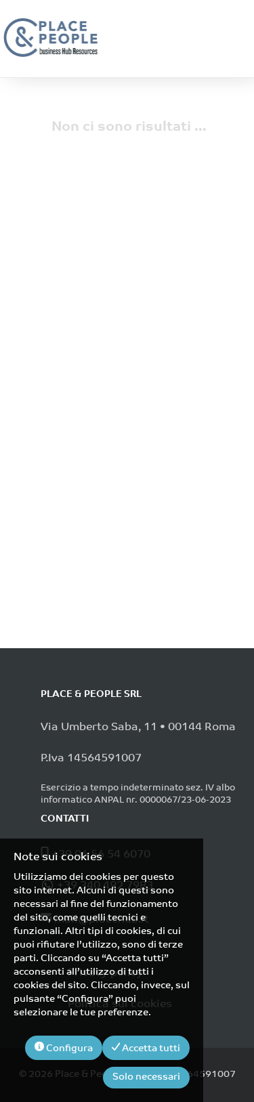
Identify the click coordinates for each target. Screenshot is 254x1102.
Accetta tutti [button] (150, 1049)
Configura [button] (68, 1049)
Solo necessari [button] (146, 1077)
